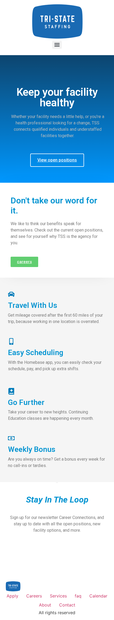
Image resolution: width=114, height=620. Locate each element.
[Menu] (57, 45)
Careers (34, 596)
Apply (12, 596)
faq (78, 596)
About (45, 605)
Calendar (98, 596)
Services (58, 596)
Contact (67, 605)
